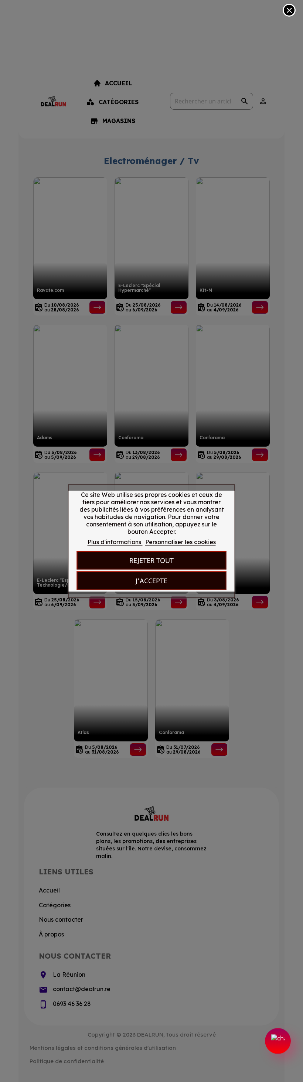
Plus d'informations (115, 541)
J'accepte (151, 580)
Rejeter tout (151, 559)
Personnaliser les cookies (180, 541)
